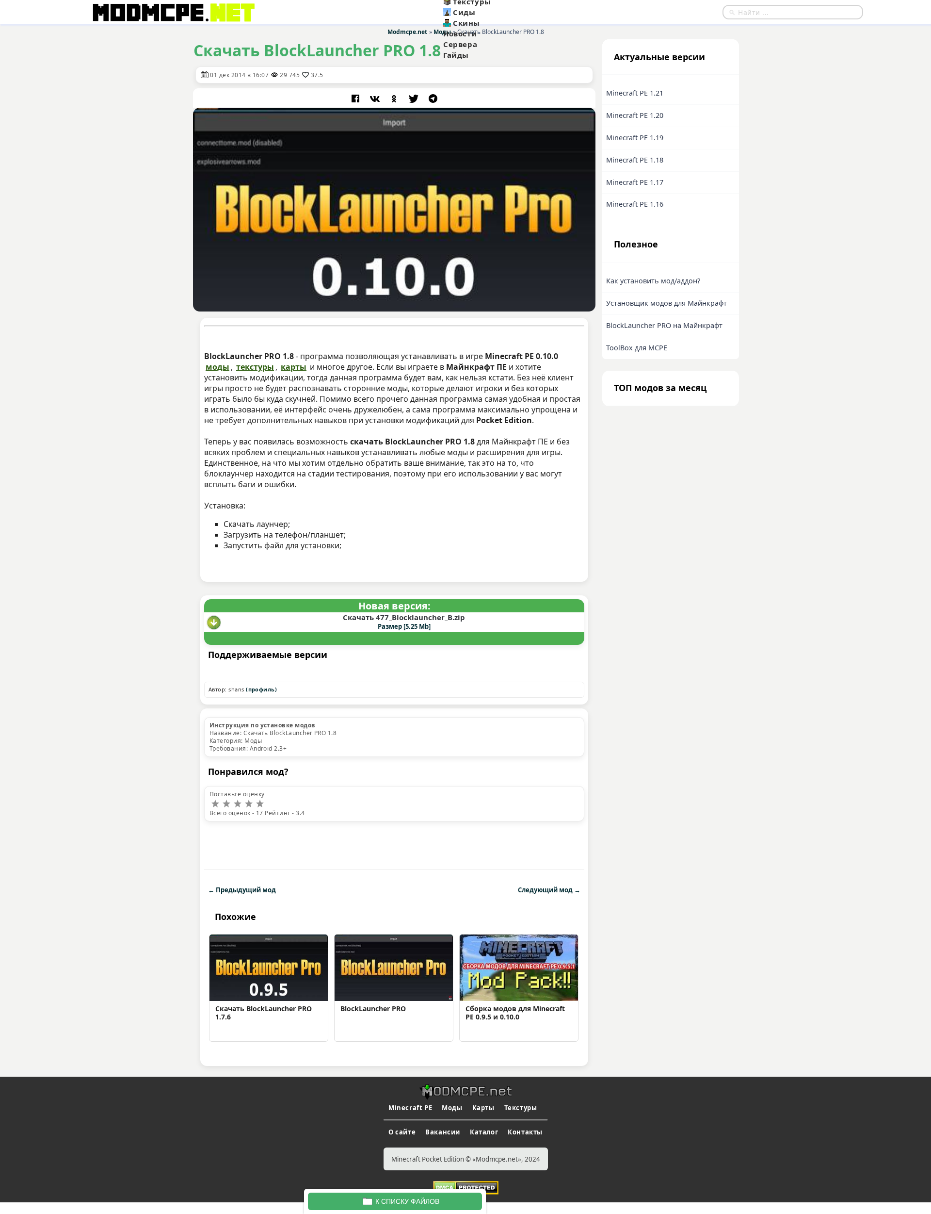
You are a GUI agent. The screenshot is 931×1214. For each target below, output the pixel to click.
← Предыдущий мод (242, 890)
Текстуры (520, 1107)
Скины (466, 23)
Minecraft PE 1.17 (634, 182)
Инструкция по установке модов (262, 725)
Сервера (460, 44)
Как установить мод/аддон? (653, 280)
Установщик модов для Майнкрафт (666, 303)
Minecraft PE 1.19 (634, 137)
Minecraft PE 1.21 (634, 93)
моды (217, 366)
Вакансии (442, 1132)
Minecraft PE (410, 1107)
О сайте (402, 1132)
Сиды (464, 12)
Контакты (525, 1132)
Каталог (484, 1132)
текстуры (255, 366)
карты (293, 366)
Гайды (456, 55)
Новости (460, 33)
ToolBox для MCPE (636, 347)
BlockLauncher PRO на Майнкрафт (664, 325)
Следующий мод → (549, 890)
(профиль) (261, 689)
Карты (483, 1107)
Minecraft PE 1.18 (634, 159)
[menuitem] (491, 12)
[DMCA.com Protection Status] (465, 1186)
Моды (452, 1107)
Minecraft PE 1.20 (634, 115)
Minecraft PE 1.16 (634, 204)
